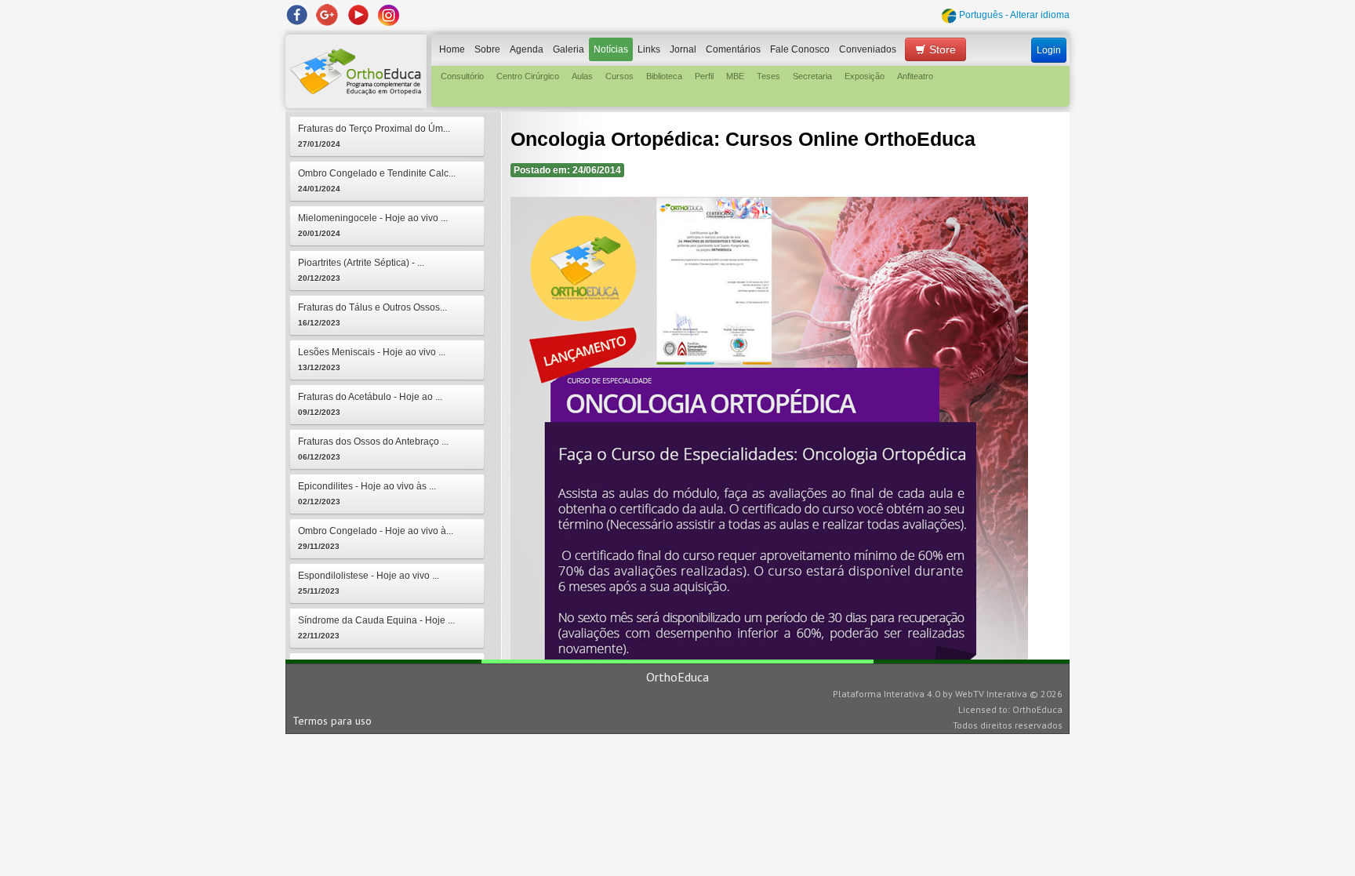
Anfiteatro (915, 76)
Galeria (568, 49)
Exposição (865, 76)
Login (1049, 50)
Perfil (704, 76)
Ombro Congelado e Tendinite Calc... (377, 180)
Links (649, 49)
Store (941, 49)
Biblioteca (664, 76)
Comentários (733, 49)
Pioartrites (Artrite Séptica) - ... (361, 269)
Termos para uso (332, 721)
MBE (735, 76)
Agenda (526, 49)
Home (452, 49)
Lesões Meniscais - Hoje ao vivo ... (371, 359)
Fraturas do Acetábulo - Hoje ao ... (370, 403)
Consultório (462, 76)
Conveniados (867, 49)
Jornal (683, 49)
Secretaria (812, 76)
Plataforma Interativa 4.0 (886, 694)
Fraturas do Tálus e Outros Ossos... (372, 314)
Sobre (487, 49)
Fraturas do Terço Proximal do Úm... (374, 135)
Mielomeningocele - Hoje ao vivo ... (373, 225)
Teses (768, 76)
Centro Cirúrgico (527, 76)
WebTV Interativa (991, 694)
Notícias (611, 49)
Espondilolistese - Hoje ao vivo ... (368, 582)
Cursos (619, 76)
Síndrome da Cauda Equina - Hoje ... (376, 627)
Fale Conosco (800, 49)
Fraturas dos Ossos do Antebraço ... (373, 448)
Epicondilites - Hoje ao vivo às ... (367, 493)
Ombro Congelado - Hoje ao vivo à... (375, 538)
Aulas (582, 76)
